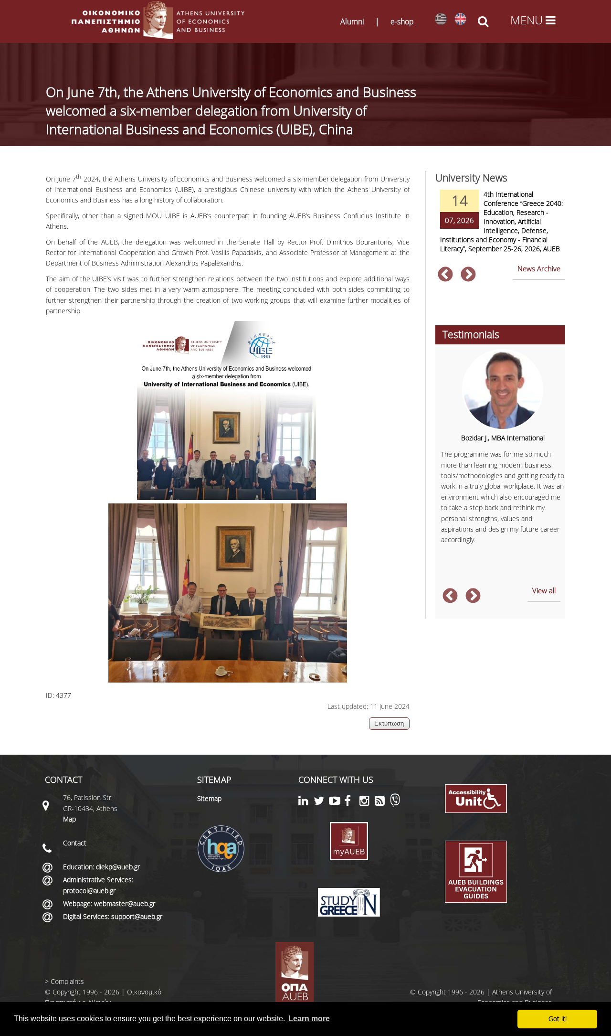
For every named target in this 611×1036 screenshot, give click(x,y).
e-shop (402, 21)
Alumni (352, 21)
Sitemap (209, 798)
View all (544, 590)
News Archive (538, 268)
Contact (74, 842)
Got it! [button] (557, 1018)
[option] (500, 227)
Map (69, 818)
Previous (445, 275)
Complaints (67, 981)
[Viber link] (395, 804)
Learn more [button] (309, 1019)
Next (468, 275)
